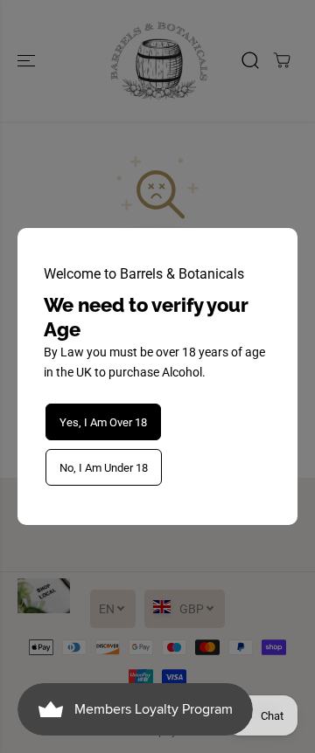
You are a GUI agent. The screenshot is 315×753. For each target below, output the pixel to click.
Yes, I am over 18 (103, 422)
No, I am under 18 (104, 467)
